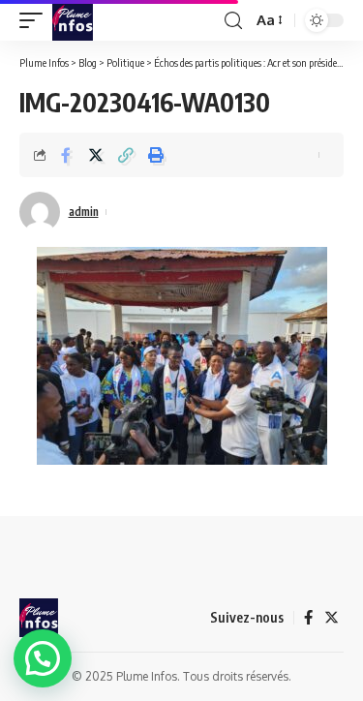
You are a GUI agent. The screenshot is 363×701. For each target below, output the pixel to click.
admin (84, 211)
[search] (233, 21)
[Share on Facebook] (65, 154)
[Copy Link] (125, 154)
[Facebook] (308, 617)
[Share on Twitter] (95, 154)
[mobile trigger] (35, 20)
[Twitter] (331, 617)
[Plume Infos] (72, 20)
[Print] (155, 154)
